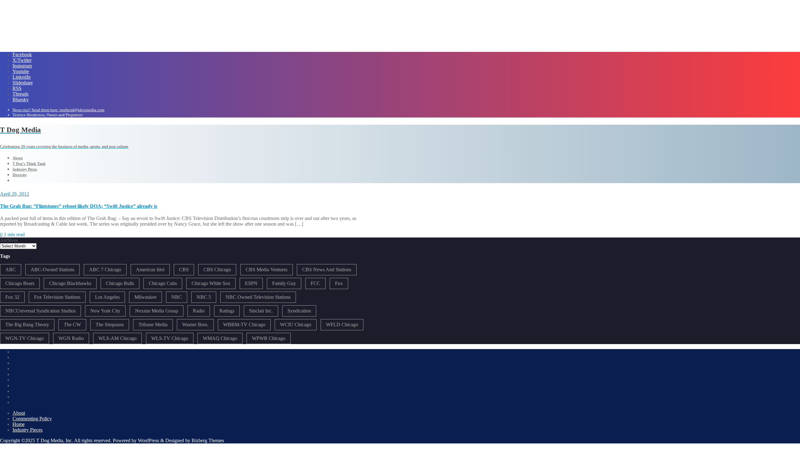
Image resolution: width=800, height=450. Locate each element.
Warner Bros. (195, 324)
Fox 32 (12, 297)
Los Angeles (107, 297)
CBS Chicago (217, 269)
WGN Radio (71, 338)
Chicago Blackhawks (70, 283)
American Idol (150, 269)
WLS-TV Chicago (169, 338)
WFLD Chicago (342, 324)
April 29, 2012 (14, 194)
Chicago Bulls (120, 283)
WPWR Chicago (268, 338)
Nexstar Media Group (156, 310)
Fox (339, 283)
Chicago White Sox (211, 283)
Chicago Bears (19, 283)
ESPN (251, 283)
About (18, 413)
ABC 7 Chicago (105, 269)
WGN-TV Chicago (24, 338)
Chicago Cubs (163, 283)
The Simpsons (110, 324)
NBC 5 (204, 297)
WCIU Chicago (295, 324)
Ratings (226, 310)
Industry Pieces (27, 429)
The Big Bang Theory (27, 324)
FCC (315, 283)
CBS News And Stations (326, 269)
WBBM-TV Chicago (244, 324)
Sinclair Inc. (261, 310)
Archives (9, 240)
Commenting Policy (32, 418)
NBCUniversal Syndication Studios (40, 310)
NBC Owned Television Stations (258, 297)
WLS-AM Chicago (117, 338)
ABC (10, 269)
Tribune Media (153, 324)
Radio (199, 310)
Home (18, 424)
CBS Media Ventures (267, 269)
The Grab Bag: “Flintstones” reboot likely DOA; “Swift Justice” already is (78, 206)
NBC (176, 297)
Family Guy (284, 283)
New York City (105, 310)
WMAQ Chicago (220, 338)
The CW (72, 324)
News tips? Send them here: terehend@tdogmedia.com (58, 110)
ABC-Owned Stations (52, 269)
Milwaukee (145, 297)
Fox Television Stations (57, 297)
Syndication (299, 310)
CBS (184, 269)
